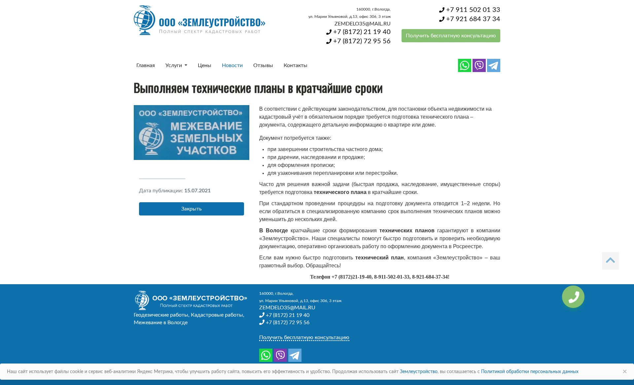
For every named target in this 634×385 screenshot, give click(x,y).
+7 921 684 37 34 (472, 19)
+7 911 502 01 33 (472, 10)
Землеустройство (419, 371)
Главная (145, 65)
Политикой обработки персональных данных (530, 371)
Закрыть (191, 209)
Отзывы (263, 65)
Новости (232, 65)
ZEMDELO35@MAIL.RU (363, 23)
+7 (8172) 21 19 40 (361, 32)
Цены (204, 65)
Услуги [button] (174, 65)
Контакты (295, 65)
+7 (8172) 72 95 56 (361, 41)
